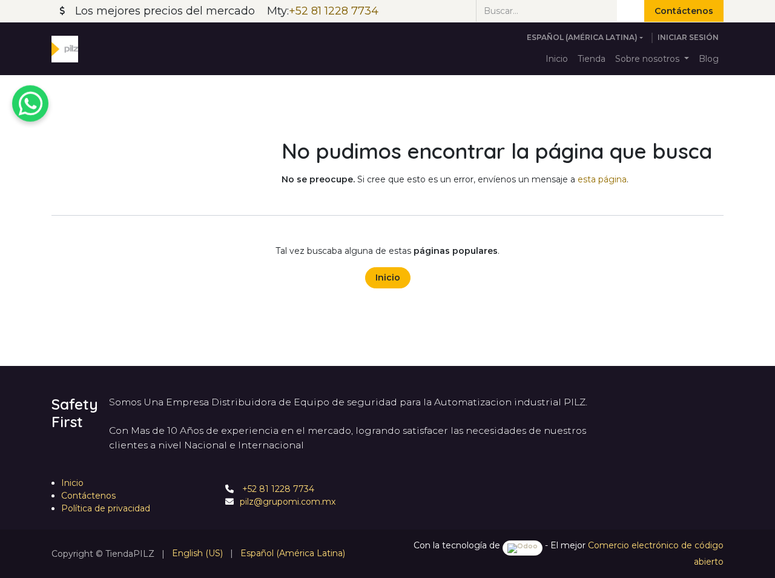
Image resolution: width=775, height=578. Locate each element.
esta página (602, 179)
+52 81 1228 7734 (277, 488)
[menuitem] (557, 59)
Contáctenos (684, 10)
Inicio (387, 277)
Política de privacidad (105, 508)
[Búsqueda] (630, 11)
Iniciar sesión (688, 37)
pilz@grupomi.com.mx (287, 501)
